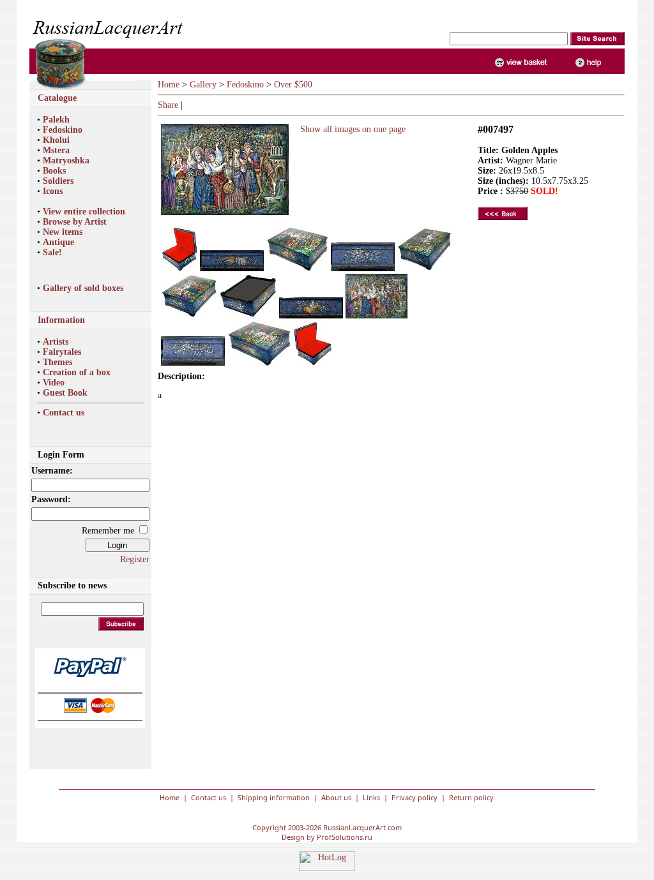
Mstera (56, 150)
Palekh (56, 119)
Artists (55, 342)
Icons (53, 191)
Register (134, 559)
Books (54, 170)
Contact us (63, 412)
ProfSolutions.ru (344, 837)
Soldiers (58, 181)
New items (62, 232)
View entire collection (84, 211)
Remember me (108, 530)
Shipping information (274, 797)
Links (371, 797)
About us (336, 797)
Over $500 (293, 84)
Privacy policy (414, 797)
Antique (58, 242)
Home (168, 84)
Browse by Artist (75, 222)
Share (168, 105)
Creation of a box (76, 372)
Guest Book (65, 393)
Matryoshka (66, 160)
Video (54, 382)
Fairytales (62, 352)
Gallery (203, 84)
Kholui (56, 140)
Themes (57, 362)
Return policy (471, 797)
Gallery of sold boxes (83, 288)
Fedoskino (62, 130)
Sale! (52, 252)
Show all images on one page (350, 129)
